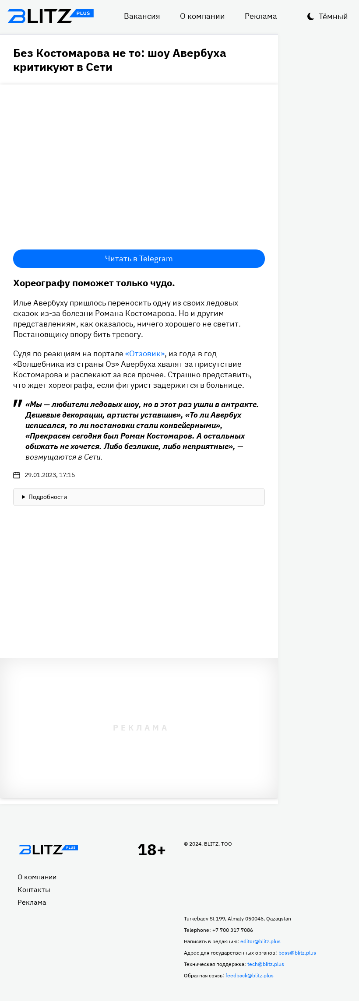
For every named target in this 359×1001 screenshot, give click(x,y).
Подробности (47, 497)
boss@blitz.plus (297, 952)
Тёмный (333, 16)
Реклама (261, 16)
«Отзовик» (145, 353)
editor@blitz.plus (260, 941)
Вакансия (142, 16)
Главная (48, 849)
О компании (202, 16)
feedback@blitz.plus (249, 975)
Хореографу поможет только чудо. (94, 282)
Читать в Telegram (139, 258)
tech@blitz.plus (265, 964)
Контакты (34, 889)
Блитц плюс (50, 16)
